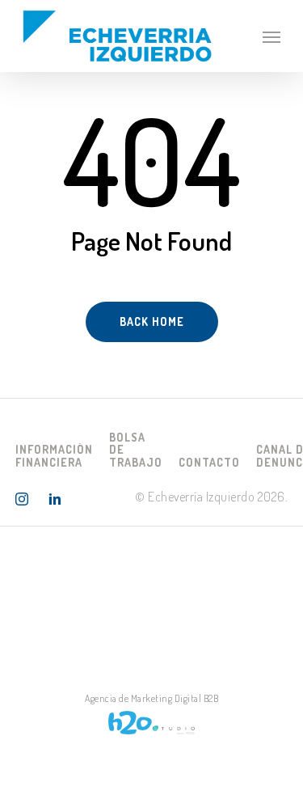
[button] (271, 36)
